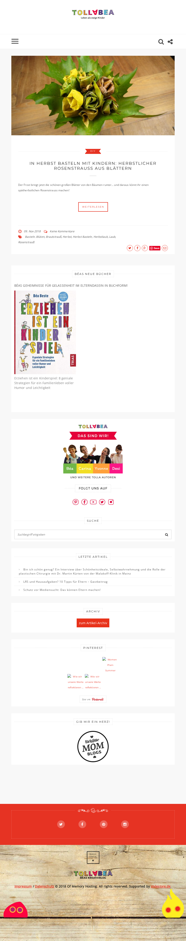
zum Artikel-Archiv (93, 623)
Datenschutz (44, 886)
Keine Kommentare (62, 231)
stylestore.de (161, 886)
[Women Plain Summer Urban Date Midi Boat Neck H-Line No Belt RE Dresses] (110, 665)
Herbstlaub (100, 237)
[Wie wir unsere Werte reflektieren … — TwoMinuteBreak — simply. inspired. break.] (75, 682)
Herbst (67, 237)
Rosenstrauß (26, 242)
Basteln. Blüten (34, 237)
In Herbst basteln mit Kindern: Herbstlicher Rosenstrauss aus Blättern (93, 166)
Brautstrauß (53, 237)
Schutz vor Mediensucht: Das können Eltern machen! (62, 590)
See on (87, 699)
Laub (112, 237)
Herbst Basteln (82, 237)
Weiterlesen (93, 206)
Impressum (23, 886)
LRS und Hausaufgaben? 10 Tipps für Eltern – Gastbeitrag (65, 582)
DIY (92, 151)
